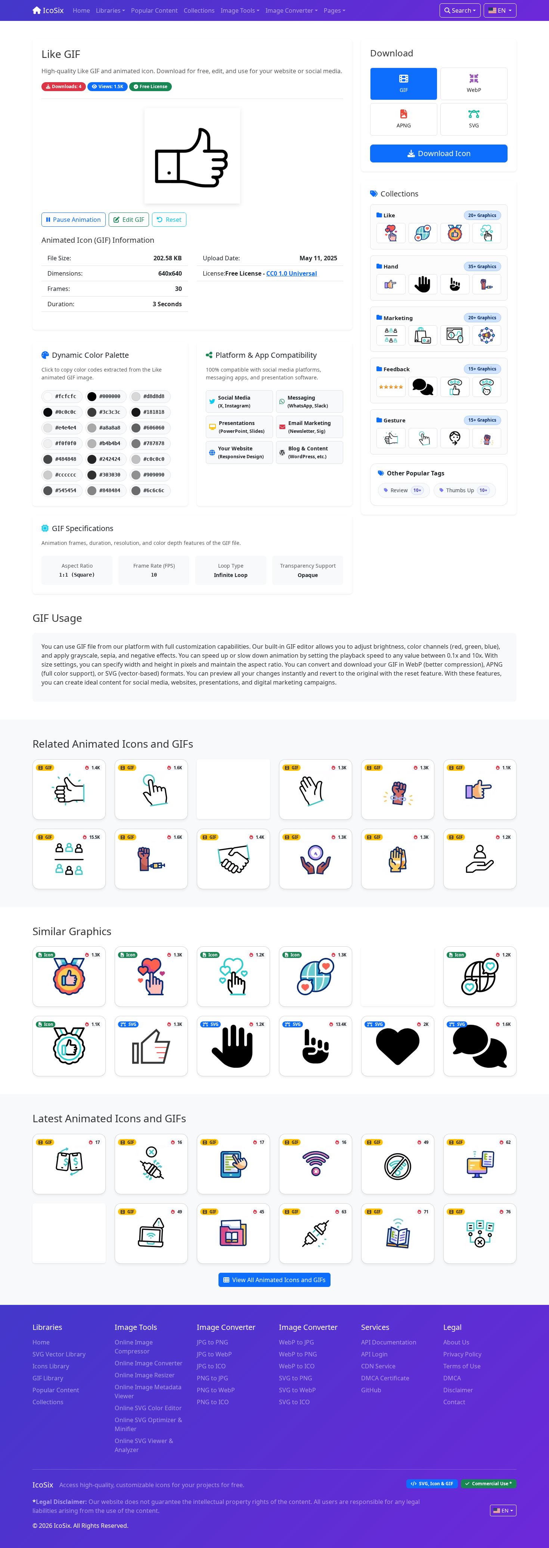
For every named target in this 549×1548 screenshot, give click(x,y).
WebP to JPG (296, 1342)
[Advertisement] (233, 790)
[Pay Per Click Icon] (454, 335)
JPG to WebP (214, 1354)
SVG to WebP (297, 1390)
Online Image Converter (149, 1363)
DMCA (452, 1378)
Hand (391, 266)
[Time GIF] (315, 859)
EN (501, 10)
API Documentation (388, 1342)
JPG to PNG (212, 1342)
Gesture (395, 420)
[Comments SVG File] (423, 387)
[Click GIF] (423, 438)
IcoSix (52, 10)
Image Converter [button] (289, 10)
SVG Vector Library (59, 1354)
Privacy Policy (462, 1354)
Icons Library (50, 1366)
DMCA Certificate (385, 1378)
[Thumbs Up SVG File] (151, 1046)
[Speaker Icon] (487, 335)
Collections (199, 10)
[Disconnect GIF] (151, 1164)
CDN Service (378, 1366)
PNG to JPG (212, 1378)
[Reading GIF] (233, 1164)
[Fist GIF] (487, 438)
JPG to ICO (211, 1366)
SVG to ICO (294, 1402)
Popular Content (154, 10)
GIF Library (47, 1378)
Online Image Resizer (145, 1375)
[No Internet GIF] (315, 1164)
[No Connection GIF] (315, 1233)
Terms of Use (462, 1366)
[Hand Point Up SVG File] (454, 284)
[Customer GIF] (391, 335)
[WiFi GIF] (151, 1233)
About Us (456, 1342)
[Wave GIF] (315, 789)
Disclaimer (458, 1390)
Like (389, 215)
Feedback (397, 369)
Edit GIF (133, 219)
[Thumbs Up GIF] (391, 438)
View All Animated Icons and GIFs (279, 1280)
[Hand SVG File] (423, 284)
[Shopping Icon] (423, 335)
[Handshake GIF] (233, 859)
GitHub (371, 1390)
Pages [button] (332, 10)
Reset (174, 219)
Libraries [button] (108, 10)
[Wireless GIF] (398, 1233)
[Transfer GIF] (69, 1164)
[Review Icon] (69, 1046)
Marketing (398, 318)
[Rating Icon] (454, 387)
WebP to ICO (297, 1366)
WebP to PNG (298, 1354)
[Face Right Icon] (454, 438)
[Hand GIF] (391, 284)
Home (81, 10)
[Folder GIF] (233, 1233)
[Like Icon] (391, 233)
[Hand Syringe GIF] (487, 284)
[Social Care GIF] (480, 859)
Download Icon (444, 153)
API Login (374, 1354)
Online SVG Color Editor (148, 1408)
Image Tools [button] (238, 10)
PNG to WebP (216, 1390)
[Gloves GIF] (398, 859)
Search (460, 10)
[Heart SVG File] (398, 1046)
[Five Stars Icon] (391, 387)
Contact (454, 1402)
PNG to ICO (213, 1402)
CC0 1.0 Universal (291, 273)
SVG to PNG (295, 1378)
